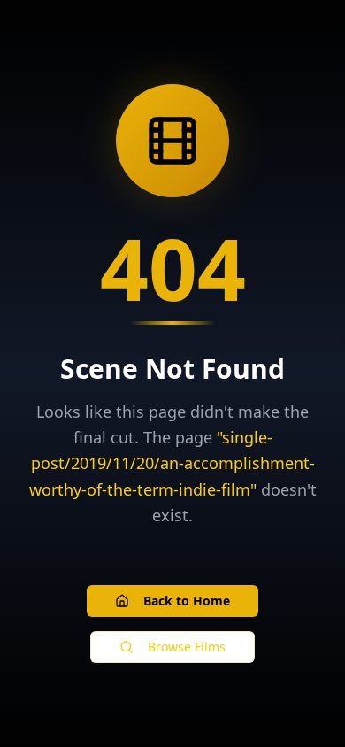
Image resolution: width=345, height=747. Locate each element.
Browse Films (187, 646)
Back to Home (186, 600)
